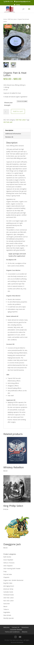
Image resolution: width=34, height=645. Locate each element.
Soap (5, 571)
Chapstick (6, 577)
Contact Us (15, 627)
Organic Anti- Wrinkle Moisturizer (13, 580)
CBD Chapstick (7, 566)
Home (5, 19)
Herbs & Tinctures (8, 563)
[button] (27, 27)
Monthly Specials (8, 618)
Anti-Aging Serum (8, 586)
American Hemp (8, 589)
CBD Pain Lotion (12, 19)
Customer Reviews (16, 629)
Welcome (6, 627)
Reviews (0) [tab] (9, 137)
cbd (4, 122)
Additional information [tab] (13, 134)
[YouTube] (20, 637)
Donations (25, 627)
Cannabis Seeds (8, 592)
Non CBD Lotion (8, 601)
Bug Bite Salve (7, 583)
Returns (24, 632)
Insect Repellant (8, 560)
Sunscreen (6, 603)
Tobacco (6, 609)
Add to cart (18, 111)
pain (11, 122)
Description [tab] (9, 130)
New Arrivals (7, 615)
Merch (5, 606)
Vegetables (6, 612)
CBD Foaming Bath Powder (11, 568)
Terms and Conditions (12, 632)
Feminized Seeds (8, 595)
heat (7, 122)
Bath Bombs (7, 557)
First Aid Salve (7, 574)
